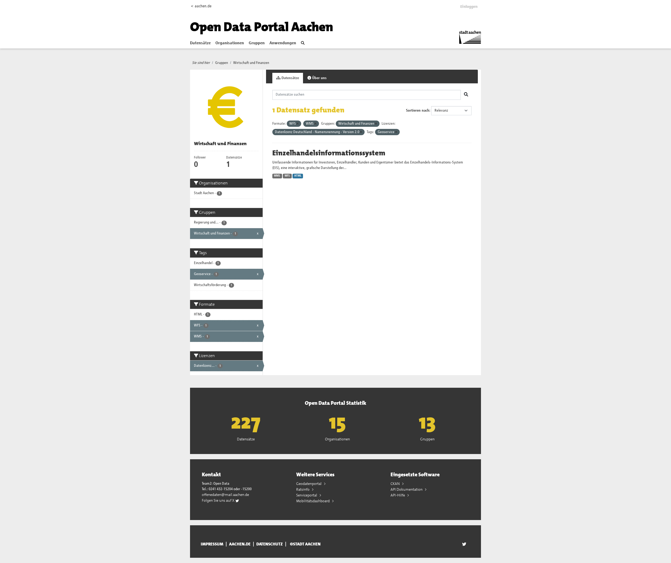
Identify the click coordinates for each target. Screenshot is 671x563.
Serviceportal (307, 495)
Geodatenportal (309, 483)
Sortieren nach (417, 110)
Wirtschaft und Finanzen (251, 63)
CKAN (396, 483)
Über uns (319, 78)
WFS (287, 175)
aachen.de (240, 544)
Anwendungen (282, 43)
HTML (297, 175)
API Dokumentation (407, 489)
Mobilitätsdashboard (313, 501)
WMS (277, 175)
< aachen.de (201, 6)
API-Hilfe (398, 495)
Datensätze (200, 43)
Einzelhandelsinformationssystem (328, 153)
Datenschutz (269, 544)
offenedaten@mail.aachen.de (225, 494)
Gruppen (257, 43)
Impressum (212, 544)
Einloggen (469, 6)
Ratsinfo (303, 489)
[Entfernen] (298, 123)
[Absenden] (466, 95)
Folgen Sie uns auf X (218, 500)
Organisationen (229, 43)
